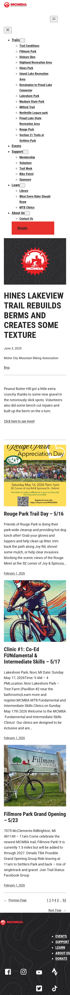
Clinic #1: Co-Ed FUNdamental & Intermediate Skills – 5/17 (32, 655)
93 (64, 900)
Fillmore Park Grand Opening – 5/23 (35, 817)
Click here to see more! (19, 421)
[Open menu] (54, 19)
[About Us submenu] (27, 213)
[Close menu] (8, 30)
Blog (7, 367)
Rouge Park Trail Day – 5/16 (34, 514)
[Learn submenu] (22, 185)
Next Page (57, 910)
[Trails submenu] (22, 40)
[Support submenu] (25, 152)
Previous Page (15, 900)
